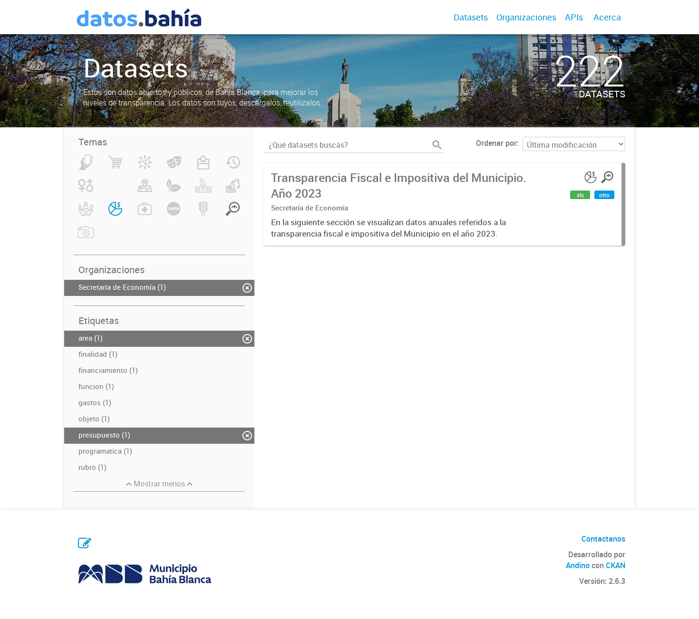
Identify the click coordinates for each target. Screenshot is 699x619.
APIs (574, 17)
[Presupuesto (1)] (115, 214)
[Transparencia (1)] (232, 214)
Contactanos (603, 538)
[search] (437, 145)
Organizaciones (526, 17)
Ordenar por (496, 143)
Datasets (471, 17)
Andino (578, 565)
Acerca (607, 17)
